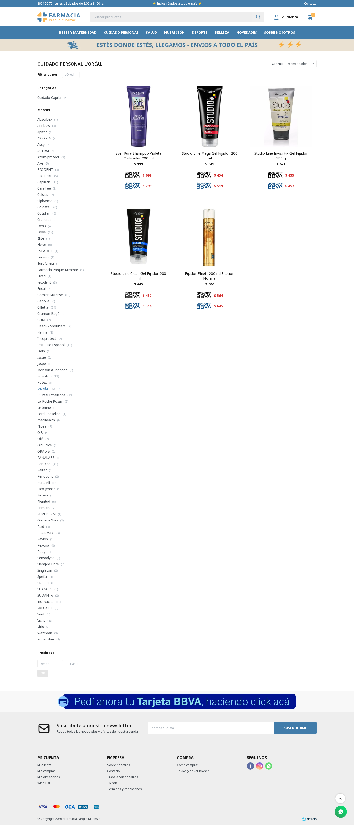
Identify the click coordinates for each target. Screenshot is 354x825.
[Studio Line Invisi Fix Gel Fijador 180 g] (281, 116)
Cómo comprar (187, 765)
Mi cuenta (44, 765)
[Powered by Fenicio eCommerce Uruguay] (309, 819)
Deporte (200, 32)
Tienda (112, 783)
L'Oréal (69, 75)
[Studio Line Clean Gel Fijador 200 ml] (138, 236)
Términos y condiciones (124, 789)
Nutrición (174, 32)
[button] (258, 17)
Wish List (43, 783)
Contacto (310, 3)
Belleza (222, 32)
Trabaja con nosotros (122, 777)
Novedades (246, 32)
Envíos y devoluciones (193, 771)
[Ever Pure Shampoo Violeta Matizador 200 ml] (138, 116)
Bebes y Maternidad (78, 32)
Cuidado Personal (121, 32)
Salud (151, 32)
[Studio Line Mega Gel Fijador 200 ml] (210, 116)
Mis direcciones (48, 777)
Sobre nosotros (279, 32)
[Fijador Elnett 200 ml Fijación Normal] (210, 236)
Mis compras (46, 771)
